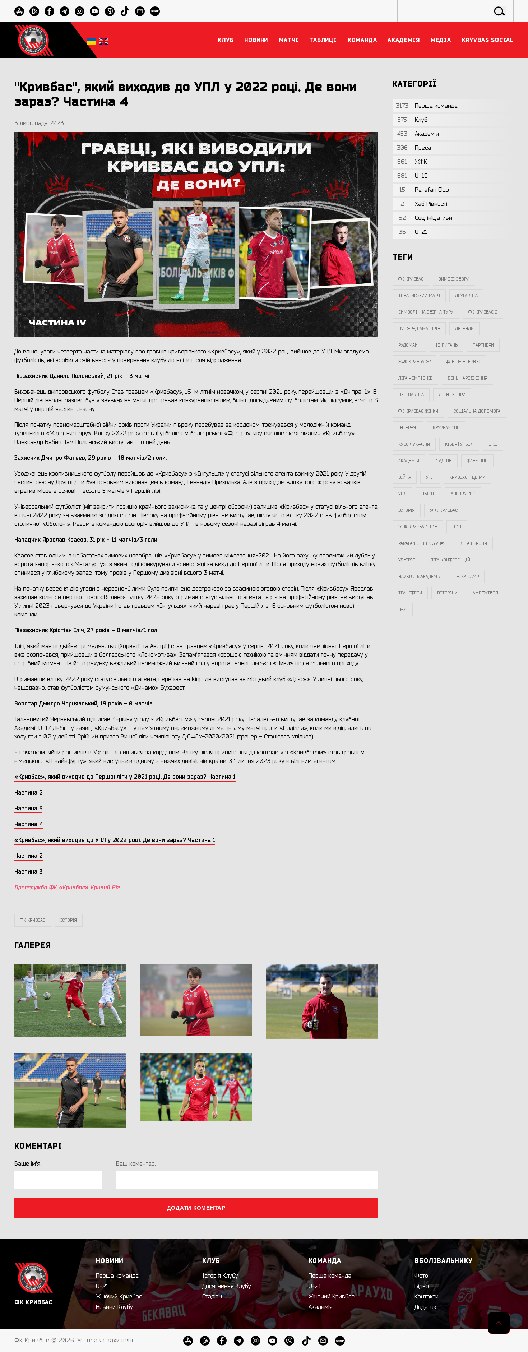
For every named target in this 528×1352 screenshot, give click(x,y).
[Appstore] (19, 11)
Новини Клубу (114, 1307)
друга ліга (466, 295)
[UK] (91, 40)
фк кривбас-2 (482, 312)
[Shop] (155, 11)
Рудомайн (409, 345)
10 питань (447, 345)
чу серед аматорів (419, 328)
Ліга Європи (473, 543)
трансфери (410, 593)
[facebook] (49, 11)
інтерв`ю (408, 427)
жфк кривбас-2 (414, 361)
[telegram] (64, 11)
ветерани (447, 593)
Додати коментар (196, 1208)
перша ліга (411, 394)
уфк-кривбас (444, 510)
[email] (140, 11)
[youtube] (94, 11)
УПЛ (430, 477)
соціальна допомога (476, 411)
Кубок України (414, 444)
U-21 (102, 1286)
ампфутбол (485, 593)
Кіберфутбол (459, 444)
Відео (421, 1286)
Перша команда (117, 1275)
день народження (467, 378)
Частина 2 (28, 856)
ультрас (406, 559)
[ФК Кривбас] (34, 40)
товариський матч (419, 295)
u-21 (402, 609)
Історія (68, 920)
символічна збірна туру (425, 312)
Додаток (425, 1307)
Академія (408, 460)
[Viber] (110, 11)
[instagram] (79, 11)
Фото (421, 1275)
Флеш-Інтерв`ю (463, 361)
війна (404, 477)
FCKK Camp (468, 576)
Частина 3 (28, 871)
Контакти (426, 1296)
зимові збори (454, 279)
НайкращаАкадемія (419, 576)
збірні (429, 493)
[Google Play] (34, 11)
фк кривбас (32, 920)
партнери (483, 345)
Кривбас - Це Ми (467, 477)
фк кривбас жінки (418, 411)
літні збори (452, 394)
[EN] (103, 40)
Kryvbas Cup (446, 427)
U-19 (492, 444)
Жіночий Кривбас (119, 1296)
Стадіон (212, 1296)
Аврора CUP (463, 493)
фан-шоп (477, 460)
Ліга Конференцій (450, 559)
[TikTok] (125, 11)
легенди (464, 328)
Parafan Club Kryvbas (421, 543)
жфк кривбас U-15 (417, 526)
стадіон (443, 460)
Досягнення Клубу (226, 1286)
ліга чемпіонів (415, 378)
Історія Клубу (220, 1275)
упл (402, 493)
